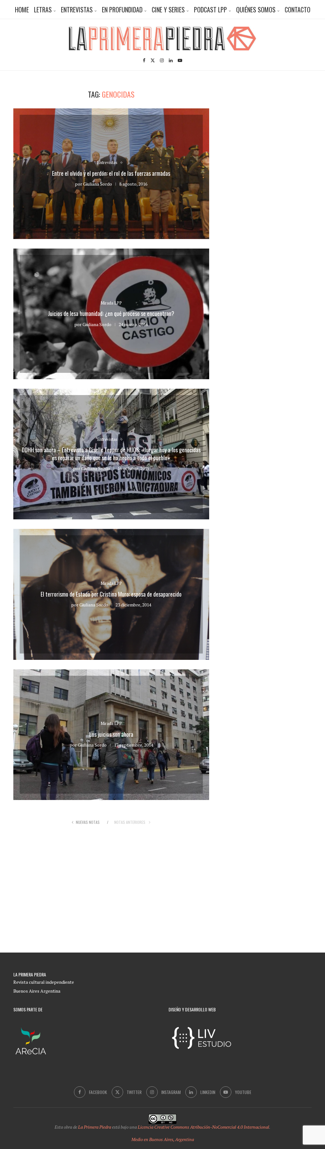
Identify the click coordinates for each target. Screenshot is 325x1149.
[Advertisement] (275, 129)
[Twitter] (152, 60)
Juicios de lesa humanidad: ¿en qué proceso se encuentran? (111, 313)
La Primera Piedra (94, 1127)
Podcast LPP (210, 9)
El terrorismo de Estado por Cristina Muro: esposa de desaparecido (111, 594)
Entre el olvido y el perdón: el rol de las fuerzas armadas (111, 173)
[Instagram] (162, 60)
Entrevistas (77, 9)
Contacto (297, 9)
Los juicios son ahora (111, 734)
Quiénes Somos (255, 9)
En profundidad (122, 9)
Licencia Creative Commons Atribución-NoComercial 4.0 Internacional (203, 1127)
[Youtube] (180, 60)
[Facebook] (144, 60)
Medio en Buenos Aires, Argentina (162, 1139)
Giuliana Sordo (97, 184)
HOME (22, 9)
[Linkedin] (171, 60)
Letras (43, 9)
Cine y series (168, 9)
